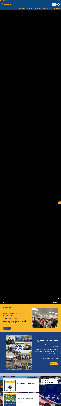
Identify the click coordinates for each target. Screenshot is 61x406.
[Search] (59, 202)
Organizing (44, 8)
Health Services (50, 8)
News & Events (30, 8)
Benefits (54, 4)
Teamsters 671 (22, 8)
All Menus (58, 8)
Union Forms (37, 8)
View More (19, 387)
